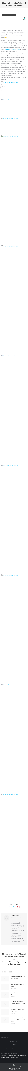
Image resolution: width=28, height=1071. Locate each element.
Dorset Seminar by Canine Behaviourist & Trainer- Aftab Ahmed (18, 1019)
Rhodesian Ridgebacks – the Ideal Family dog (18, 977)
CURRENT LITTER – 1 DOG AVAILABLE (17, 1010)
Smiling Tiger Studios (16, 1068)
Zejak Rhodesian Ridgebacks (12, 49)
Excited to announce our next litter (18, 994)
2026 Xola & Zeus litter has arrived (17, 985)
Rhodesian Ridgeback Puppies (9, 14)
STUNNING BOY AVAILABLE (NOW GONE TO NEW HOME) (18, 1002)
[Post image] (5, 978)
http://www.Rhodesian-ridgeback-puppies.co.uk (16, 918)
